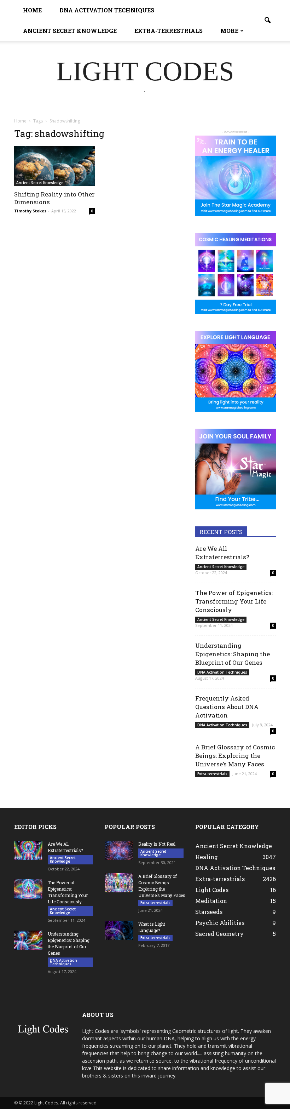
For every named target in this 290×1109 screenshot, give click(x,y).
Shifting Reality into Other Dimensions (54, 198)
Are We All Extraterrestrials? (222, 552)
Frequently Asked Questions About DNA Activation (227, 706)
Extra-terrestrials (168, 30)
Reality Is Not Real (156, 844)
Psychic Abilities (219, 922)
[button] (267, 20)
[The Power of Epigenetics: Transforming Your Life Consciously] (28, 889)
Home (32, 10)
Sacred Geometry (219, 933)
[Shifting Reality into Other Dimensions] (54, 166)
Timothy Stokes (30, 210)
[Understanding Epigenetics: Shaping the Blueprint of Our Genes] (28, 940)
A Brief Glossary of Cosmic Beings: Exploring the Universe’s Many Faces (235, 755)
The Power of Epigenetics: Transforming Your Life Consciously (234, 601)
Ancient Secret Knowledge (70, 30)
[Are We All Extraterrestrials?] (28, 850)
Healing (206, 857)
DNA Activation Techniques (106, 10)
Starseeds (208, 911)
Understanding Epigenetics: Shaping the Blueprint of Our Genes (232, 654)
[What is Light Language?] (119, 930)
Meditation (211, 900)
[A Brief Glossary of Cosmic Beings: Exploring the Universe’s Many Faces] (119, 882)
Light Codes (211, 889)
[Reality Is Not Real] (119, 850)
